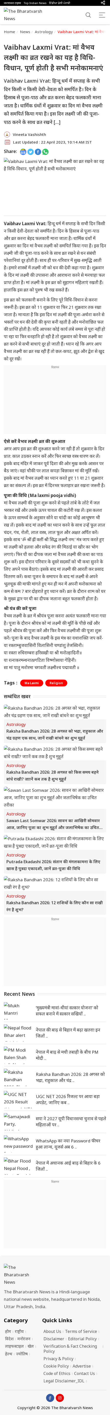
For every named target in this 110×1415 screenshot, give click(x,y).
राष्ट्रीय (19, 1331)
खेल (31, 1346)
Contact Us (84, 1373)
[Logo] (55, 1275)
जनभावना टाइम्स (12, 3)
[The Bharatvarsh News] (25, 15)
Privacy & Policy (58, 1358)
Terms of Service (81, 1331)
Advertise (82, 1366)
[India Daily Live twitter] (30, 151)
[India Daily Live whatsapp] (45, 151)
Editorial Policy (82, 1339)
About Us (52, 1331)
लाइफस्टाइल (14, 1346)
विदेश (9, 1339)
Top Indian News (35, 3)
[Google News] (23, 151)
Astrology (44, 31)
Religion (56, 683)
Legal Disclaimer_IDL (63, 1381)
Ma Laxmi (32, 683)
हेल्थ (8, 1354)
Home (9, 31)
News (25, 31)
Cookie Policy (56, 1366)
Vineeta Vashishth (29, 134)
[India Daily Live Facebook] (38, 151)
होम (8, 1331)
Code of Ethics (56, 1373)
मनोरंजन (23, 1339)
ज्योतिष (22, 1354)
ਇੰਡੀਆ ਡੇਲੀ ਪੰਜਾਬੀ (59, 3)
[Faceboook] (50, 1398)
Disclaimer (53, 1339)
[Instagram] (60, 1398)
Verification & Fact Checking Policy (70, 1348)
